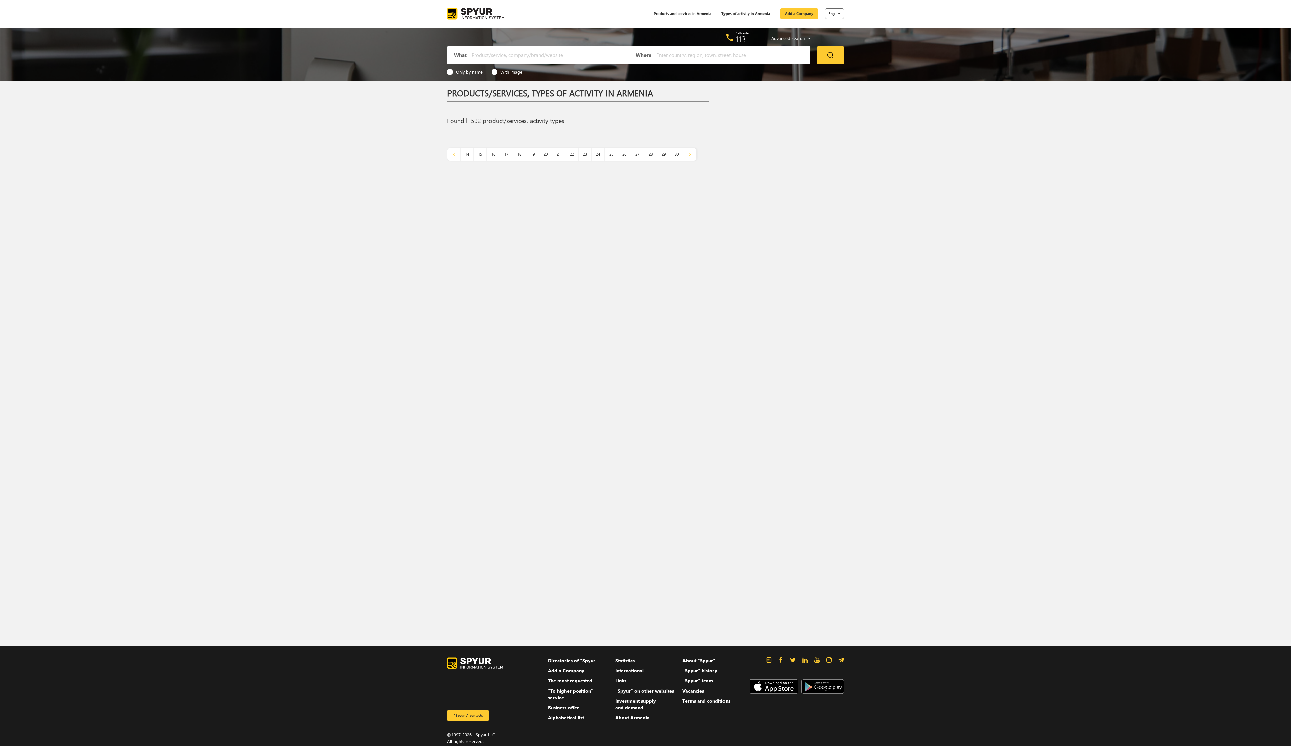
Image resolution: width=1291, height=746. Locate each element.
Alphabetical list (566, 717)
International (629, 670)
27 (637, 154)
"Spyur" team (697, 680)
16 (493, 154)
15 (480, 154)
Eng (832, 13)
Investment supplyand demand (635, 704)
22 (572, 154)
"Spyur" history (699, 670)
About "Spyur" (698, 660)
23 (585, 154)
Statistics (625, 660)
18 (519, 154)
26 (624, 154)
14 (467, 154)
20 (546, 154)
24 (598, 154)
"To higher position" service (570, 694)
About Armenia (632, 717)
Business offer (563, 707)
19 (533, 154)
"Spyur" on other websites (644, 691)
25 (611, 154)
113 (741, 39)
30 (677, 154)
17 (506, 154)
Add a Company (799, 13)
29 (664, 154)
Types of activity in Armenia (745, 13)
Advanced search (788, 38)
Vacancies (693, 691)
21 (559, 154)
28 (651, 154)
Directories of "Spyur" (573, 660)
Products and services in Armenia (682, 13)
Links (620, 680)
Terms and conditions (706, 701)
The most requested (570, 680)
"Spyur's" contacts (468, 715)
